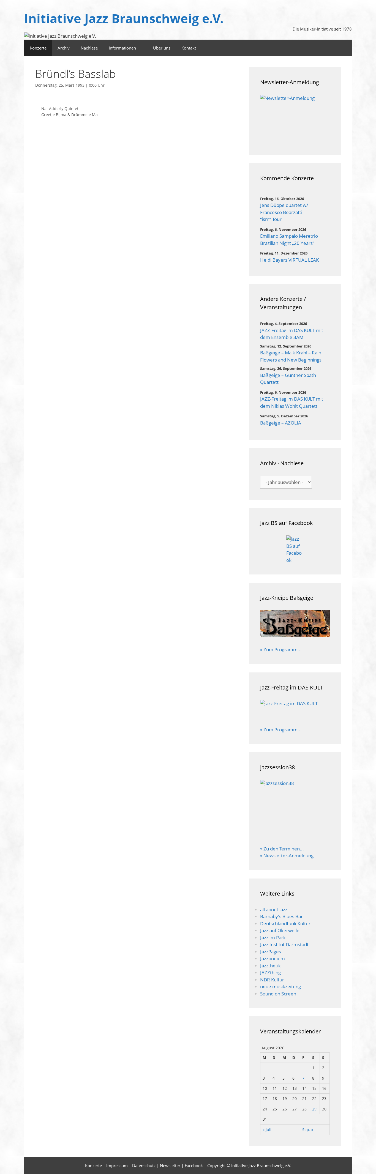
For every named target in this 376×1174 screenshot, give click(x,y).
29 (314, 1109)
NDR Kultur (272, 979)
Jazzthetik (270, 965)
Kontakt (188, 48)
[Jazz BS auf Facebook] (295, 549)
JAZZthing (270, 972)
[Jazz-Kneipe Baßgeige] (295, 635)
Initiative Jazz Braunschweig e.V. (124, 18)
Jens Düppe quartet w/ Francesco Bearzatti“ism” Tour (284, 212)
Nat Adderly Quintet (59, 108)
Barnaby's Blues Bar (281, 916)
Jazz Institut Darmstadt (284, 944)
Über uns (161, 48)
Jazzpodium (272, 958)
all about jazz (273, 909)
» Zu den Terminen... (282, 848)
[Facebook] (344, 48)
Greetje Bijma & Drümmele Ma (69, 114)
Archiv (64, 48)
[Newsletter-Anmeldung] (295, 119)
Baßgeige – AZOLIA (280, 423)
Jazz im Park (273, 937)
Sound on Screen (278, 993)
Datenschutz (144, 1165)
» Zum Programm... (281, 649)
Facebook (194, 1165)
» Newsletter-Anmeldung (287, 855)
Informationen (122, 48)
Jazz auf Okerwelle (279, 930)
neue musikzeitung (280, 986)
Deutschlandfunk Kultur (285, 923)
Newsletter (170, 1165)
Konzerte (38, 48)
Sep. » (307, 1129)
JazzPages (270, 951)
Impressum (117, 1165)
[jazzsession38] (295, 809)
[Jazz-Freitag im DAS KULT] (295, 709)
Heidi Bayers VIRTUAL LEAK (289, 260)
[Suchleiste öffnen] (329, 48)
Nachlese (89, 48)
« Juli (267, 1129)
